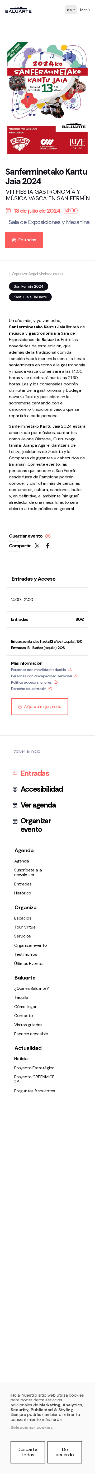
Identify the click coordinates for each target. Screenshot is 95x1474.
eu (69, 20)
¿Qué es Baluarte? (25, 387)
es (69, 13)
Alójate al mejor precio (42, 706)
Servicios (16, 340)
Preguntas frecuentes (28, 455)
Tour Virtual (19, 333)
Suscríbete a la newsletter (32, 286)
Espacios (16, 326)
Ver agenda (38, 805)
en (69, 26)
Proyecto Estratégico (28, 448)
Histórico (16, 300)
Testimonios (19, 354)
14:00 (71, 210)
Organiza (25, 907)
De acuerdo (65, 1452)
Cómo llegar (19, 401)
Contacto (17, 408)
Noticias (15, 441)
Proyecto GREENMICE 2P (34, 1079)
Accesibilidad (42, 789)
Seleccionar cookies (32, 1427)
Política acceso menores (31, 682)
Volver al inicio (26, 751)
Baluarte (25, 977)
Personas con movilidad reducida (38, 669)
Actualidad (28, 1047)
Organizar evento (24, 347)
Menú (85, 10)
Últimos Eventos (23, 361)
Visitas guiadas (28, 1025)
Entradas (17, 293)
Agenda (15, 279)
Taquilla (15, 394)
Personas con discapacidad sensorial (41, 676)
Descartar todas (28, 1452)
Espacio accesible (25, 415)
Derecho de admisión (28, 688)
